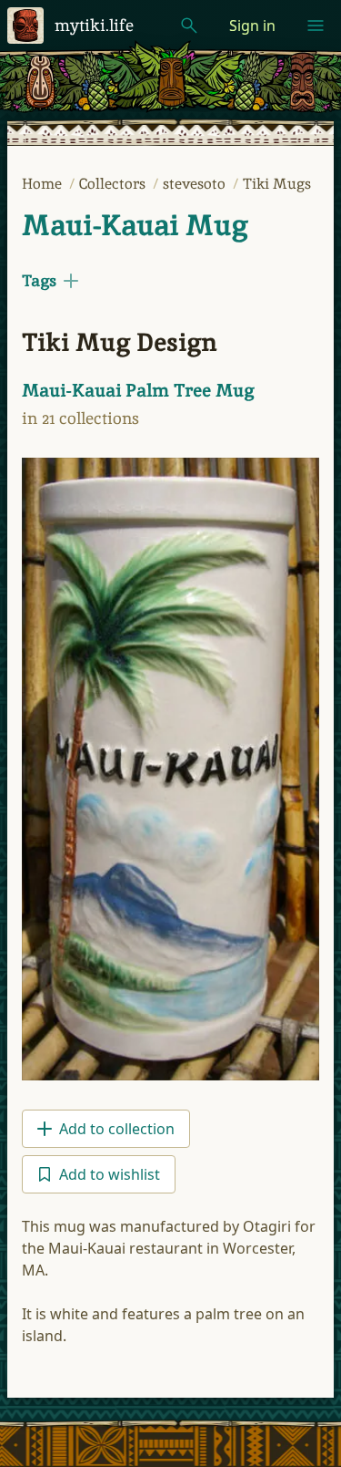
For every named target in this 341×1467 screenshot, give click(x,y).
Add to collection (117, 1129)
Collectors (114, 183)
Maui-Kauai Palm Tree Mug (138, 390)
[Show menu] (315, 25)
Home (43, 183)
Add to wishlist (109, 1174)
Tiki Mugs (277, 183)
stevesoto (196, 183)
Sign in (252, 25)
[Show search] (189, 25)
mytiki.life (94, 25)
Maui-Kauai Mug (135, 225)
